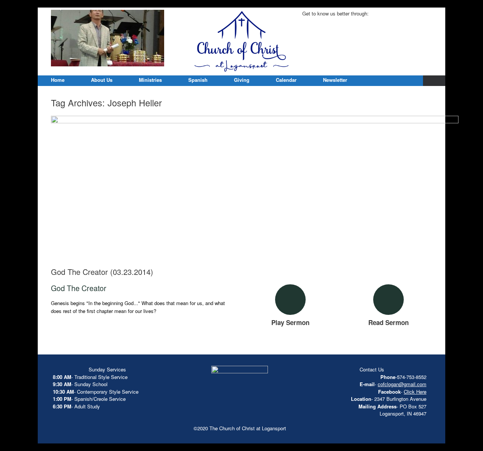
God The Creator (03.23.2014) (102, 271)
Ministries (150, 79)
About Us (101, 79)
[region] (107, 38)
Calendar (286, 79)
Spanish (198, 79)
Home (58, 79)
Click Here (415, 391)
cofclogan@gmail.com (402, 384)
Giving (241, 79)
